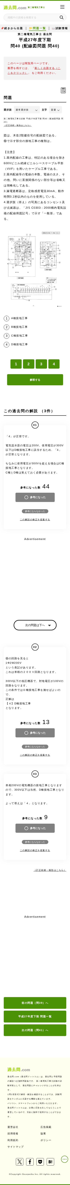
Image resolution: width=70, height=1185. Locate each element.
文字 (44, 109)
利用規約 (12, 1140)
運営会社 (12, 1127)
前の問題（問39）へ (35, 1002)
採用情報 (12, 1133)
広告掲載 (46, 1127)
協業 (43, 1133)
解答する (35, 379)
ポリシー (46, 1140)
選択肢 (8, 109)
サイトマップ (15, 1146)
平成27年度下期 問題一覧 (35, 1016)
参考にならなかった (35, 511)
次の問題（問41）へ (35, 1030)
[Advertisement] (35, 956)
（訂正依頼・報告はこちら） (18, 125)
